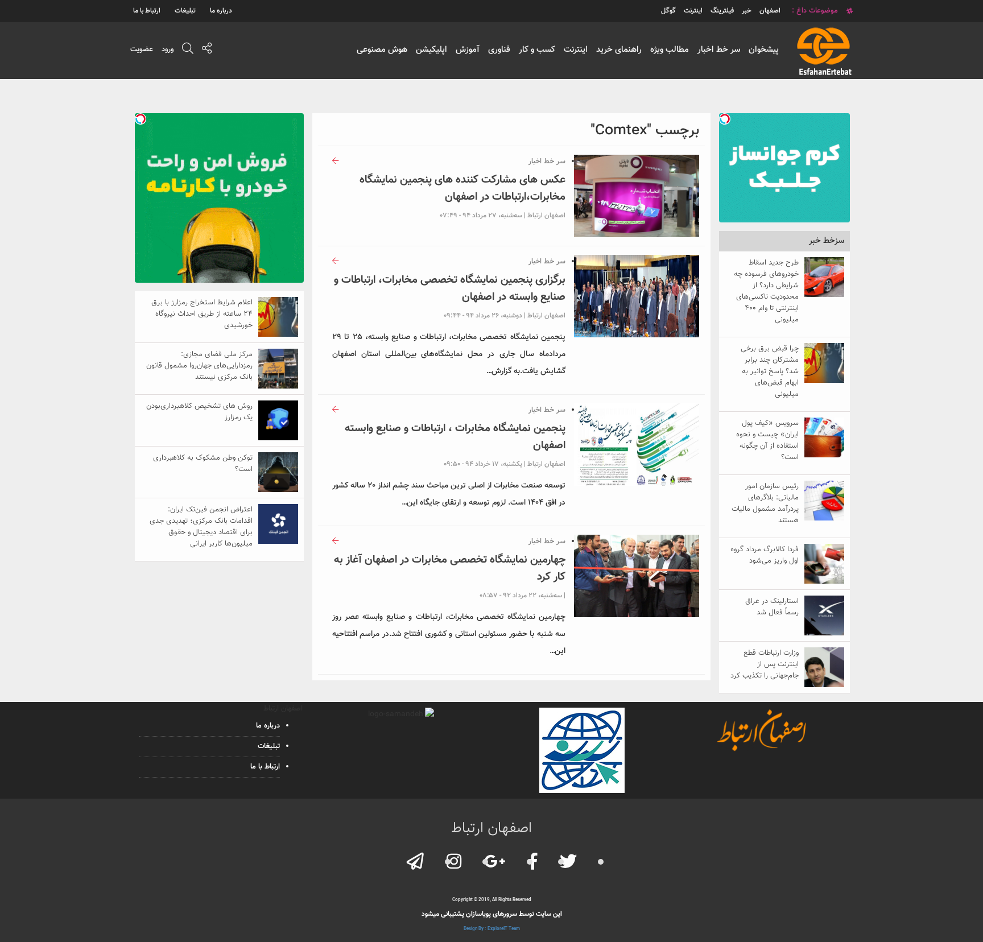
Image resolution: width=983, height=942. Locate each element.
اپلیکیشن (431, 49)
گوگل (668, 11)
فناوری (499, 49)
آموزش (468, 49)
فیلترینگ (722, 11)
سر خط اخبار (718, 49)
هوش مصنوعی (382, 49)
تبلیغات (185, 11)
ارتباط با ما (146, 11)
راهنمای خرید (619, 49)
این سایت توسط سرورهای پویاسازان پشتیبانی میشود (492, 914)
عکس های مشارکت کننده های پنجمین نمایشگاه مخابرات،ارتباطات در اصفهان (462, 188)
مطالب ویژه (669, 49)
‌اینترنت (693, 11)
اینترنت (576, 49)
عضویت (141, 49)
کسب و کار (537, 49)
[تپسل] (724, 119)
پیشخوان (764, 49)
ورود (168, 49)
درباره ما (221, 11)
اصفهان (769, 11)
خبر (746, 11)
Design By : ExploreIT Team (492, 929)
